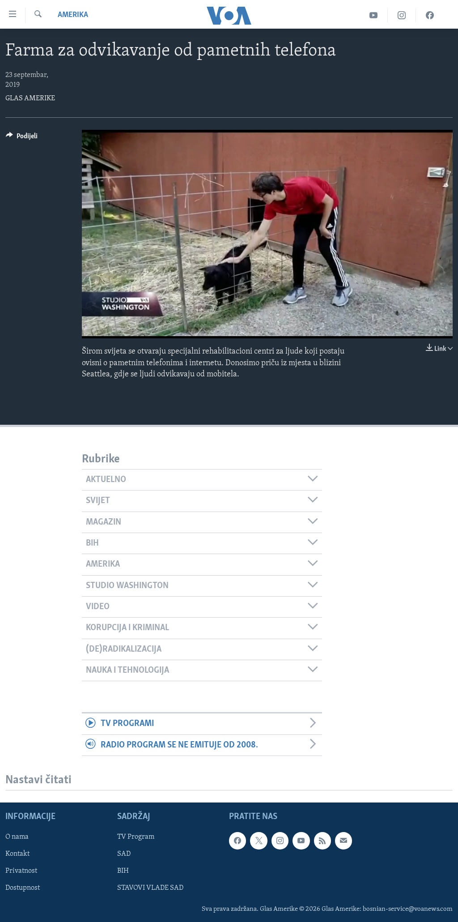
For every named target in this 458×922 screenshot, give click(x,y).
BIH (123, 871)
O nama (17, 837)
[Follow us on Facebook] (237, 840)
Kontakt (17, 854)
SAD (124, 854)
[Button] (22, 138)
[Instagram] (402, 15)
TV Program (135, 837)
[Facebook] (430, 15)
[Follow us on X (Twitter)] (258, 840)
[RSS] (322, 840)
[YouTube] (374, 15)
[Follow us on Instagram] (279, 840)
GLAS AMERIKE (30, 98)
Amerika (73, 15)
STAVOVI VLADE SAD (150, 888)
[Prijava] (343, 840)
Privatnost (21, 871)
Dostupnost (22, 888)
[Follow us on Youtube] (301, 840)
